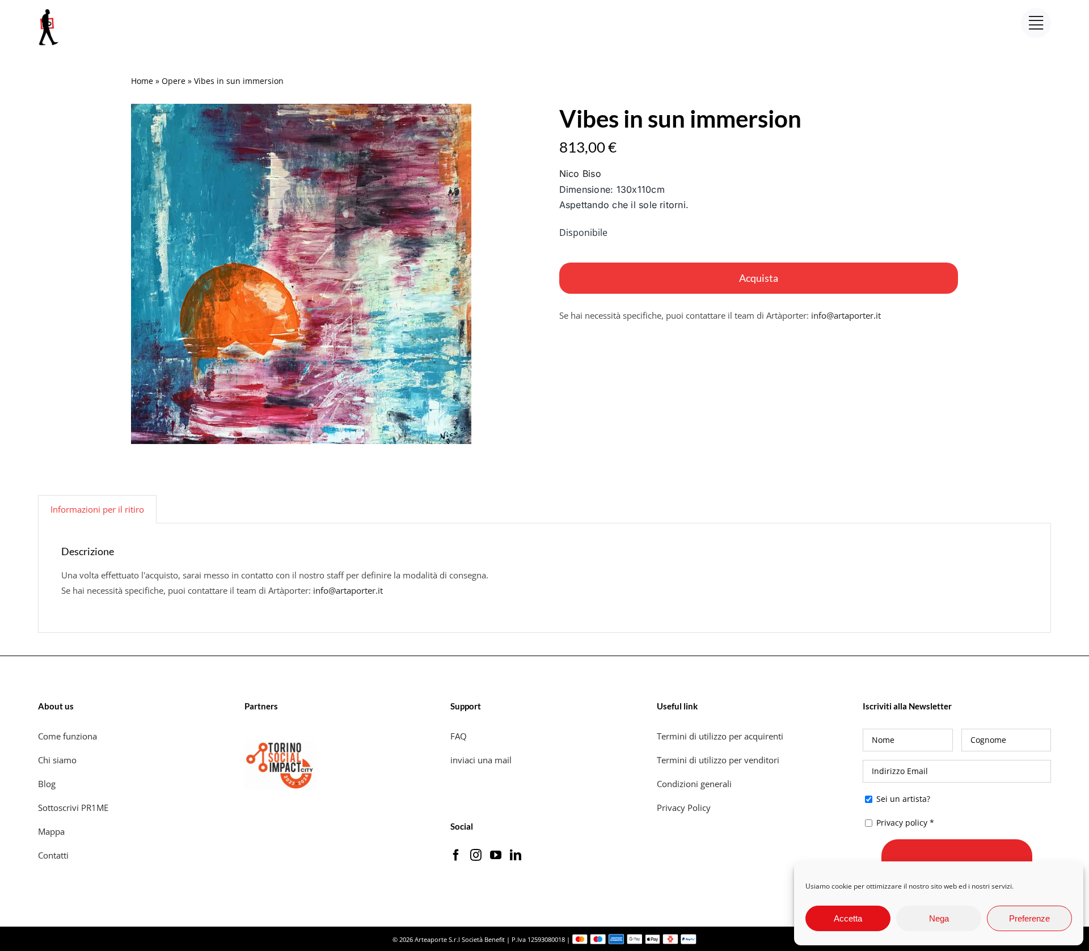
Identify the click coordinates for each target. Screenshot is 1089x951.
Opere (173, 80)
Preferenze (1029, 918)
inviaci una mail (481, 760)
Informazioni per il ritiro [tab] (97, 509)
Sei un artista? (902, 798)
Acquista (758, 278)
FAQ (458, 736)
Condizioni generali (694, 783)
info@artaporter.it (846, 315)
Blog (47, 783)
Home (142, 80)
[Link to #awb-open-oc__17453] (1036, 23)
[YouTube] (495, 855)
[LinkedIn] (515, 855)
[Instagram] (476, 855)
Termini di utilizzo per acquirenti (720, 736)
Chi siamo (58, 760)
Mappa (51, 831)
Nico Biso (580, 173)
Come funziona (68, 736)
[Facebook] (456, 855)
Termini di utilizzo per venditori (718, 760)
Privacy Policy (685, 807)
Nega (939, 918)
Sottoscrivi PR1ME (73, 807)
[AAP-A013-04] (301, 274)
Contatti (53, 855)
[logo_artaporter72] (49, 10)
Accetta (848, 918)
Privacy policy (901, 822)
